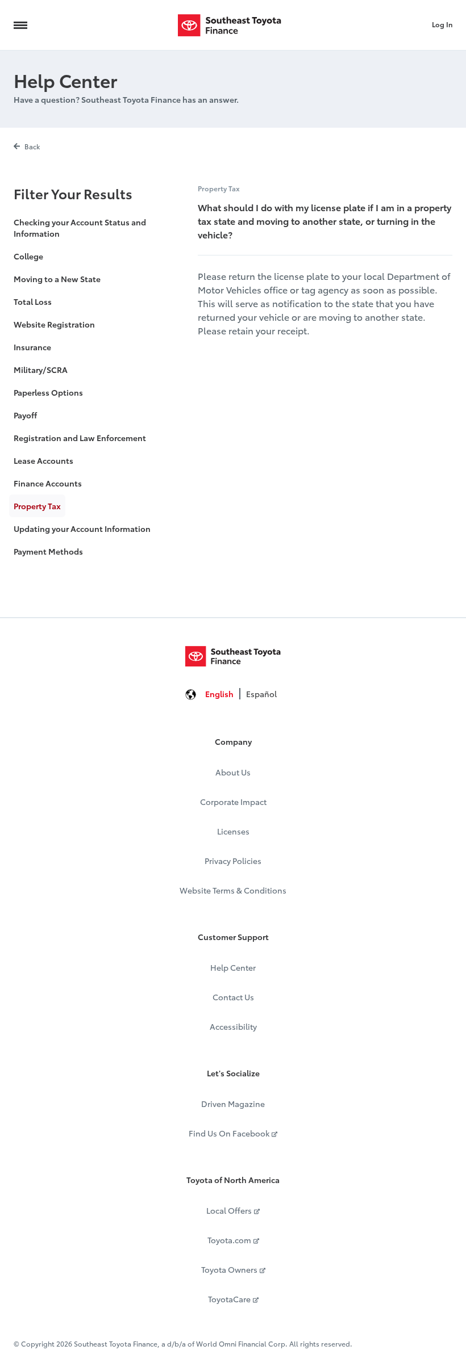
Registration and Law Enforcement (80, 437)
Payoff (25, 415)
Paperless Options (48, 392)
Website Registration (54, 324)
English (219, 693)
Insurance (32, 347)
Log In (442, 24)
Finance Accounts (48, 483)
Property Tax (37, 505)
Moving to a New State (57, 278)
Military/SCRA (41, 369)
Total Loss (33, 301)
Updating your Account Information (82, 528)
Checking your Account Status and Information (80, 227)
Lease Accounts (43, 460)
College (28, 256)
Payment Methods (48, 551)
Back (32, 146)
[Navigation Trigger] (20, 25)
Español (261, 693)
